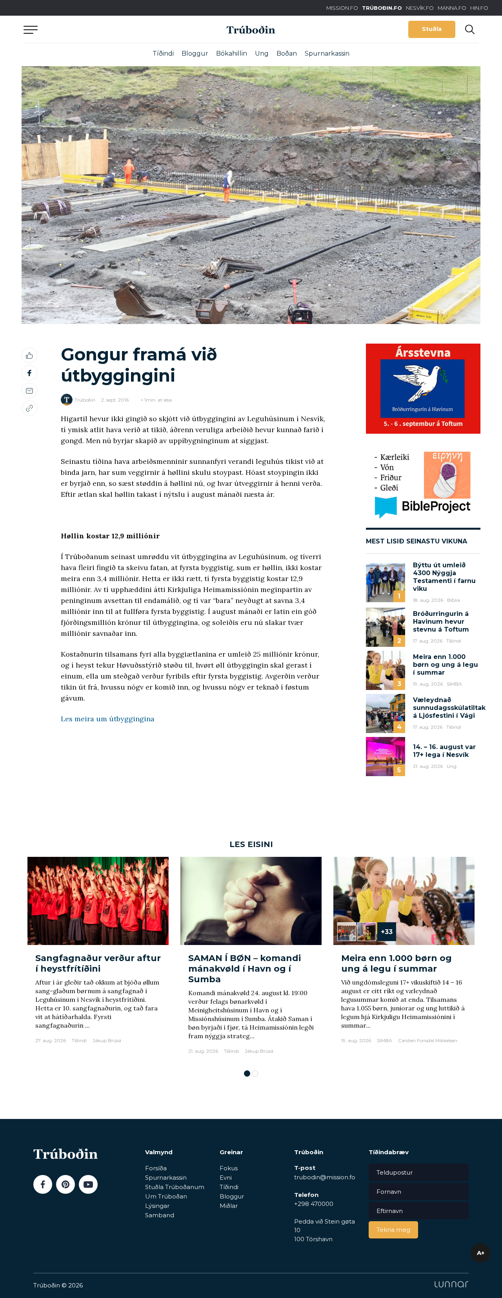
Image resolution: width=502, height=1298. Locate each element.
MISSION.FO (342, 8)
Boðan (286, 53)
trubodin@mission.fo (324, 1177)
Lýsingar (157, 1205)
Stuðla (432, 29)
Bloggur (195, 53)
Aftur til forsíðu (96, 29)
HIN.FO (479, 8)
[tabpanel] (98, 959)
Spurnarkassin (327, 53)
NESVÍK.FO (420, 8)
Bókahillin (231, 53)
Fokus (229, 1168)
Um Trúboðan (166, 1196)
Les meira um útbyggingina (108, 718)
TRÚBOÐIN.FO (382, 8)
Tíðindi (163, 53)
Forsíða (156, 1168)
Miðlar (229, 1205)
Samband (159, 1215)
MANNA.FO (452, 8)
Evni (226, 1177)
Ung (262, 53)
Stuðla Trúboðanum (174, 1187)
